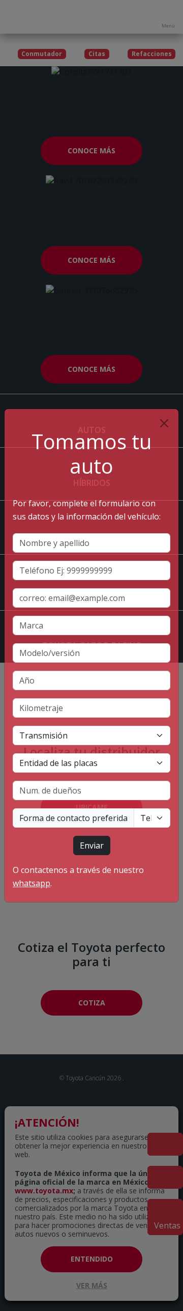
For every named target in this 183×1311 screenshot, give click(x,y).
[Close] (164, 423)
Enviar (92, 845)
